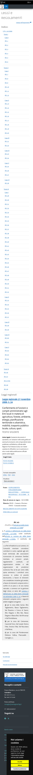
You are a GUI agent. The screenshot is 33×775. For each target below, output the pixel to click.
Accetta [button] (20, 761)
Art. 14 (7, 108)
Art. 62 (7, 351)
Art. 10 (7, 87)
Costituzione (6, 661)
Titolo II (6, 68)
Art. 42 (7, 250)
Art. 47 (7, 271)
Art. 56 (7, 313)
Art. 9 (6, 83)
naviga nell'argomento (23, 23)
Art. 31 (7, 204)
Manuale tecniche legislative (10, 664)
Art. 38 (7, 233)
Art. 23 (7, 154)
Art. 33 (7, 212)
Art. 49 (7, 279)
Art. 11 (7, 91)
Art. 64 (7, 359)
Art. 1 (6, 41)
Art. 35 (7, 221)
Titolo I (6, 34)
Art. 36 (7, 225)
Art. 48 (7, 275)
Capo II (7, 100)
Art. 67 (6, 377)
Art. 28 (7, 183)
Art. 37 (7, 229)
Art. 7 (6, 74)
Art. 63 (7, 355)
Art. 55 (7, 309)
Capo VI (7, 180)
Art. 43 (7, 254)
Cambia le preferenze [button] (19, 769)
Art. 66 (6, 372)
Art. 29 (7, 196)
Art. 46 (7, 267)
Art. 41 (7, 246)
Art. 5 (6, 58)
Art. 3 (6, 49)
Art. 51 (7, 288)
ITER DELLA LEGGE (10, 512)
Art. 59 (7, 330)
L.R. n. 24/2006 (7, 31)
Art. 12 (7, 95)
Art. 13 (7, 104)
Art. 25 (7, 166)
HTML (5, 475)
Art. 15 (7, 112)
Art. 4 (6, 53)
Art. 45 (7, 263)
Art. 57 (7, 317)
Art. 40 (7, 242)
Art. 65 (7, 363)
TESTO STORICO (8, 463)
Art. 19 (7, 129)
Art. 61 (7, 342)
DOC (13, 475)
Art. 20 (7, 133)
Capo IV (7, 151)
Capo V (7, 163)
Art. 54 (7, 305)
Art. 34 (7, 217)
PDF (9, 475)
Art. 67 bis (7, 381)
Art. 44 (7, 258)
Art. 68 (6, 385)
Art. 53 (7, 300)
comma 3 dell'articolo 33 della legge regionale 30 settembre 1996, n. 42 (15, 593)
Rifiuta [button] (20, 765)
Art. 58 (7, 325)
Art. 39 (7, 238)
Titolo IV (6, 369)
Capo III (7, 138)
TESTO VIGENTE (8, 461)
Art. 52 (7, 292)
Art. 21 (7, 141)
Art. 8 (6, 79)
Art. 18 (7, 125)
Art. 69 (6, 389)
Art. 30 (7, 200)
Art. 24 (7, 158)
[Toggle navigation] (31, 6)
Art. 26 (7, 171)
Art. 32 (7, 208)
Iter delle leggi (6, 657)
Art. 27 (7, 175)
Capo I (7, 38)
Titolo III (6, 189)
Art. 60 (7, 338)
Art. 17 (7, 120)
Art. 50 (7, 284)
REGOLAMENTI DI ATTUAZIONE (15, 509)
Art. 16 (7, 116)
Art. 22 (7, 145)
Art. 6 (6, 62)
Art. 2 (6, 45)
